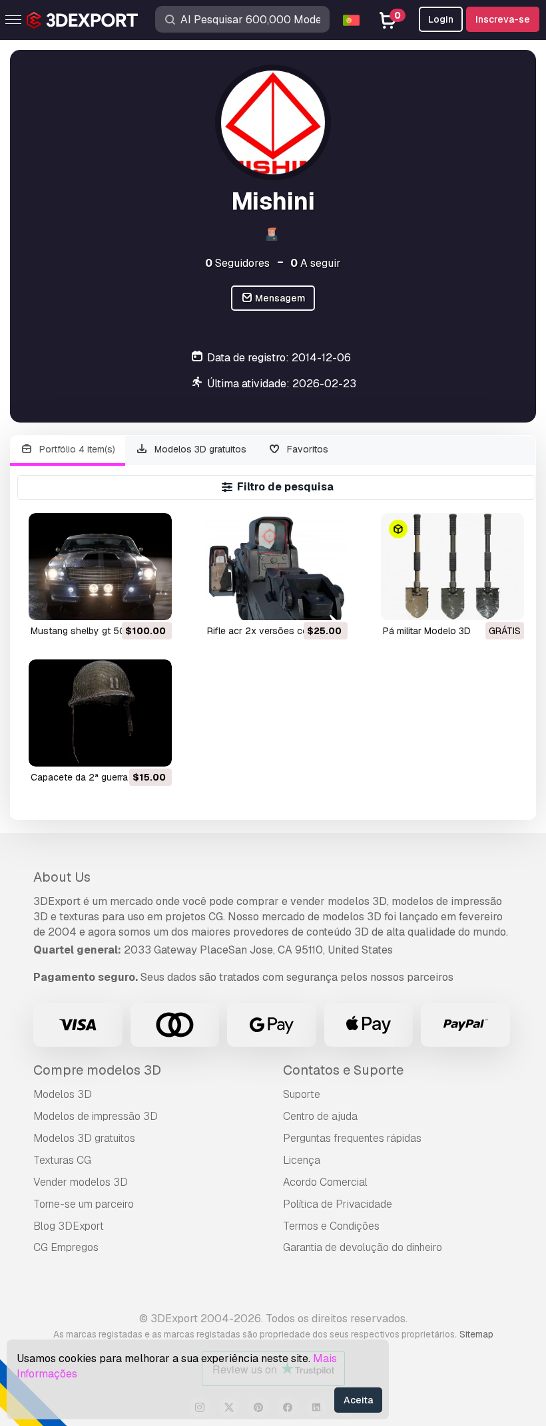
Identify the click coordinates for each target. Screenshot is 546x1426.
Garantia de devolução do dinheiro (362, 1247)
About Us (62, 877)
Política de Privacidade (337, 1204)
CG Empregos (66, 1247)
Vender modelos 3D (80, 1182)
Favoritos (306, 449)
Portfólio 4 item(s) (76, 449)
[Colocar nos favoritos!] (152, 601)
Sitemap (476, 1334)
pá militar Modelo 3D (427, 631)
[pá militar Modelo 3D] (452, 566)
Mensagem (279, 298)
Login (440, 19)
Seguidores (237, 263)
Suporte (301, 1094)
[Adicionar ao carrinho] (125, 601)
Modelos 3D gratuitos (199, 449)
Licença (301, 1160)
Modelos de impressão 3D (95, 1116)
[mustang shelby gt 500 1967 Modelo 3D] (100, 566)
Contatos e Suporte (343, 1070)
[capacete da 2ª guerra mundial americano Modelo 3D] (100, 713)
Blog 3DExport (68, 1226)
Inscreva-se (502, 19)
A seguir (315, 263)
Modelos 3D (62, 1094)
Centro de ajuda (320, 1116)
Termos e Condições (331, 1226)
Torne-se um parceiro (83, 1204)
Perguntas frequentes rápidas (352, 1138)
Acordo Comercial (325, 1182)
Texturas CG (62, 1160)
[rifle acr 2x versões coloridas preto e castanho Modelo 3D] (276, 566)
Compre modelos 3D (97, 1070)
